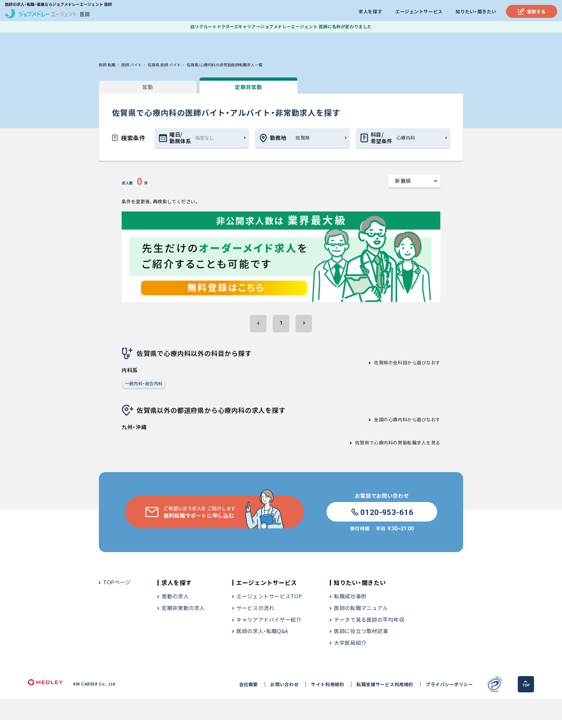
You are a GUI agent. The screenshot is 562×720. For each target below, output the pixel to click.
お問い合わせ (284, 684)
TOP (526, 685)
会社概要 (248, 684)
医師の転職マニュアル (361, 608)
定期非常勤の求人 (183, 608)
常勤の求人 (175, 596)
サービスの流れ (255, 608)
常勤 (147, 87)
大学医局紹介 (350, 642)
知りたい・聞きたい (476, 11)
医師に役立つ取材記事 (361, 631)
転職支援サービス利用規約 (384, 684)
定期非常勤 (248, 87)
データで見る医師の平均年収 (369, 619)
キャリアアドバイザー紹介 (268, 619)
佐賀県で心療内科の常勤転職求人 (390, 442)
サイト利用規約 (327, 684)
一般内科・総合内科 (144, 383)
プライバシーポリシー (449, 684)
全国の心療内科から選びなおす (407, 419)
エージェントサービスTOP (269, 596)
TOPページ (117, 582)
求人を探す (370, 11)
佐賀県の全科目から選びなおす (407, 362)
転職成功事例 (350, 596)
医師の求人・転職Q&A (262, 631)
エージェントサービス (419, 11)
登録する (536, 11)
